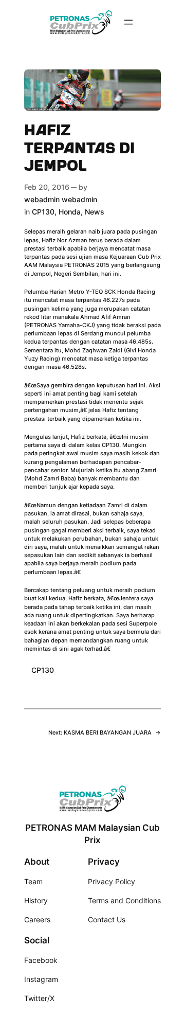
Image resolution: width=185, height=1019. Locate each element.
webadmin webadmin (60, 199)
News (94, 211)
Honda (70, 211)
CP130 (43, 211)
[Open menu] (128, 22)
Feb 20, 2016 (46, 187)
